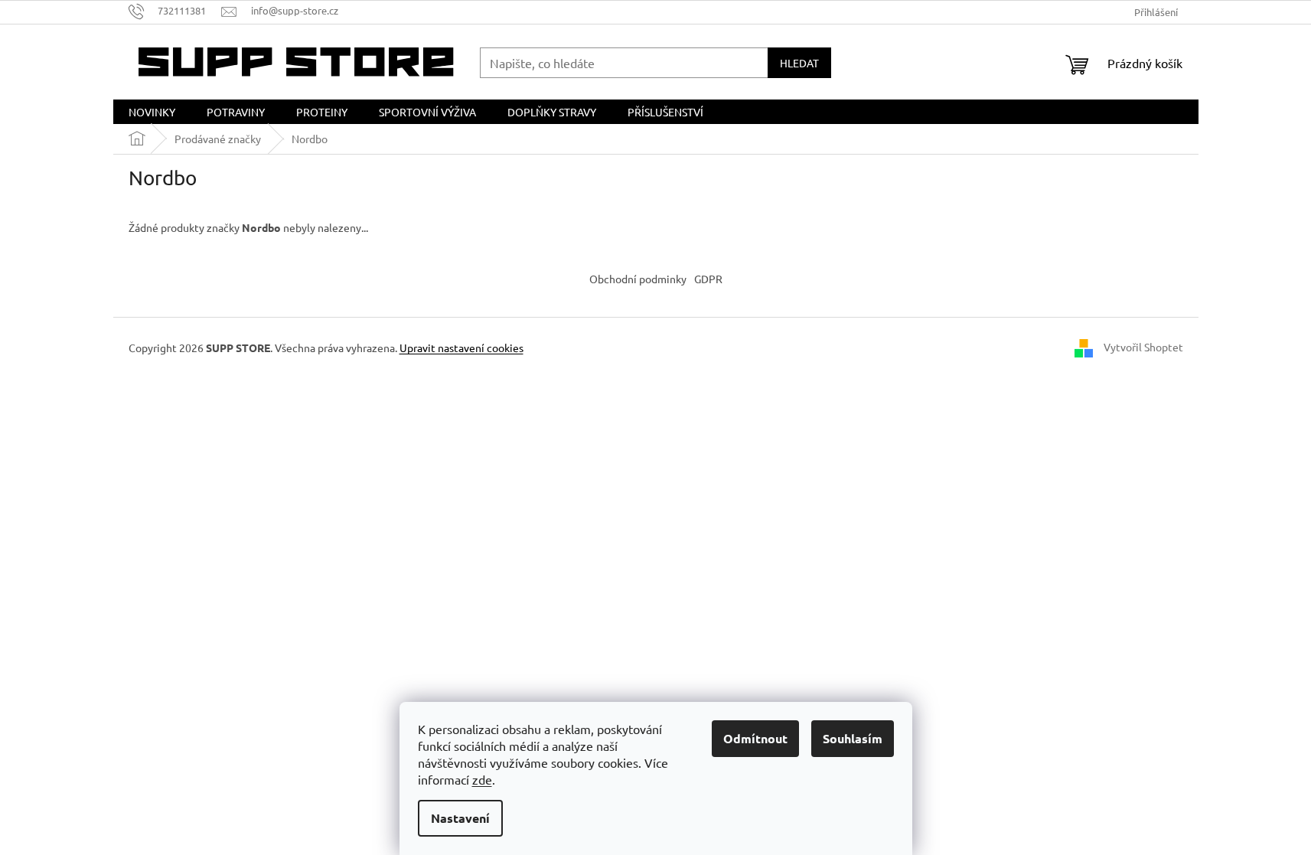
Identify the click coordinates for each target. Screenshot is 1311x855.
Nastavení (460, 818)
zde (482, 779)
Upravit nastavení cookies (461, 347)
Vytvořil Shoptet (1143, 347)
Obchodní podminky (637, 279)
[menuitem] (152, 112)
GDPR (708, 279)
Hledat (799, 63)
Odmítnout (755, 738)
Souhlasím (852, 738)
